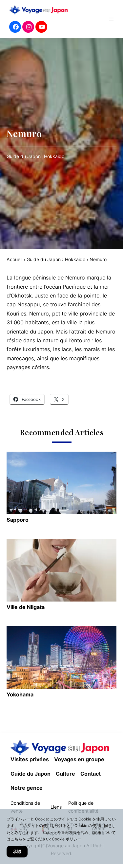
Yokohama (20, 694)
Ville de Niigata (26, 607)
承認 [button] (17, 851)
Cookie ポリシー (66, 839)
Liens (56, 807)
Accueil (14, 259)
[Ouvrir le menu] (111, 19)
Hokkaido (54, 156)
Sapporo (18, 519)
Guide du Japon (24, 156)
